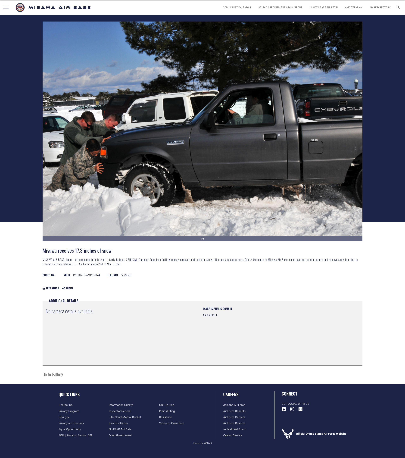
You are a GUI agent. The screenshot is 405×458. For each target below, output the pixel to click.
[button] (5, 7)
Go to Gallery (53, 374)
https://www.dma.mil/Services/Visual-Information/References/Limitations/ (239, 331)
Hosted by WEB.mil (202, 443)
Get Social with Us (295, 403)
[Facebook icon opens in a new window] (284, 409)
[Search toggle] (398, 7)
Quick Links (69, 394)
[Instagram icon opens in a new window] (292, 409)
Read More (209, 315)
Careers (230, 394)
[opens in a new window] (300, 409)
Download (52, 288)
